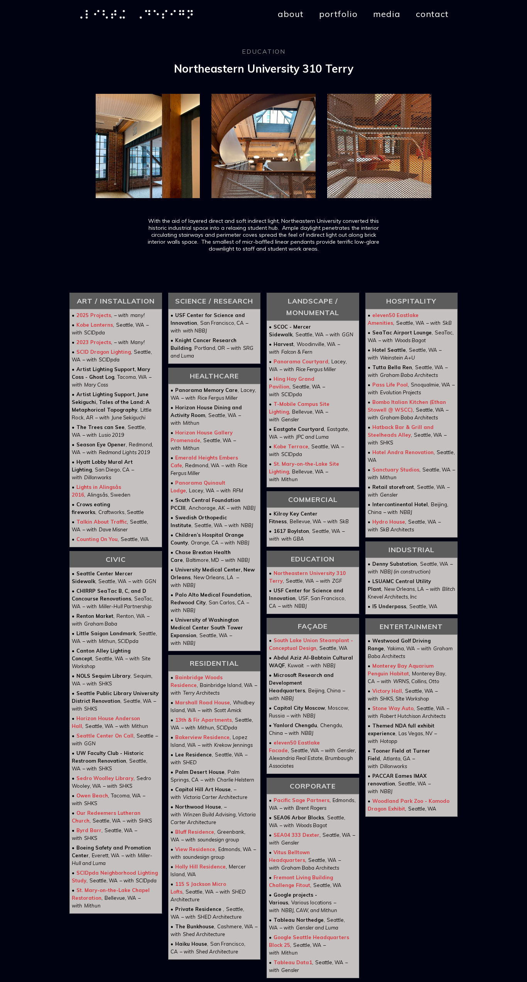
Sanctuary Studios (395, 469)
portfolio (338, 13)
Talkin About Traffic (101, 522)
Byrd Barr (88, 830)
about (291, 13)
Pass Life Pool (390, 385)
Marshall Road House (202, 702)
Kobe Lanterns (94, 325)
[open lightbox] (148, 146)
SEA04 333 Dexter (296, 835)
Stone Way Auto (393, 708)
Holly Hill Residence (200, 866)
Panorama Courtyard (301, 361)
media (386, 13)
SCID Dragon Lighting (103, 352)
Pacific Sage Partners (301, 800)
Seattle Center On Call (104, 736)
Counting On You (97, 539)
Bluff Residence (194, 832)
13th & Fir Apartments (203, 720)
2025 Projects (93, 315)
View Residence (195, 849)
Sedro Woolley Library (104, 778)
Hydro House (388, 522)
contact (432, 13)
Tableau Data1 (293, 962)
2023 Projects (93, 342)
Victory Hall (387, 691)
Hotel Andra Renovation (403, 452)
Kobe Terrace (291, 446)
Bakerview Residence (202, 737)
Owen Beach (92, 795)
